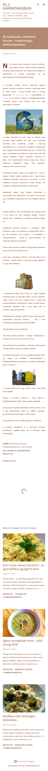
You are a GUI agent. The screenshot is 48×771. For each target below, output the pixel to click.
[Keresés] (38, 4)
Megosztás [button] (8, 454)
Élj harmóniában (17, 6)
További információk (12, 597)
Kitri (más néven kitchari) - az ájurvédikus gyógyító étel (23, 567)
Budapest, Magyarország (19, 451)
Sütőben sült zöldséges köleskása (19, 718)
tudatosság (26, 447)
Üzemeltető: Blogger (25, 761)
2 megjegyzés (20, 594)
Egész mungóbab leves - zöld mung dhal (22, 642)
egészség (14, 444)
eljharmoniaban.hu (11, 447)
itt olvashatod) (18, 95)
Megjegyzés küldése (24, 669)
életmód (23, 444)
